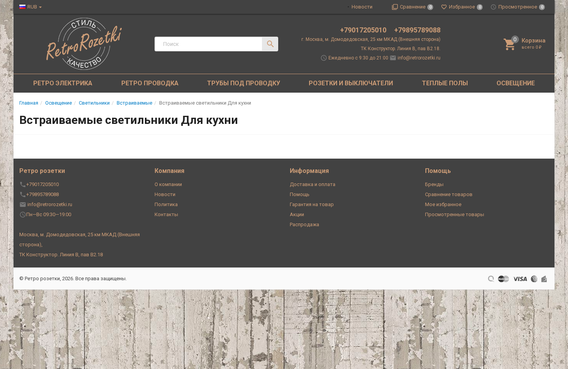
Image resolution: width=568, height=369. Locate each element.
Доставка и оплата (312, 184)
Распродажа (304, 224)
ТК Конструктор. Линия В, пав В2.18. (400, 48)
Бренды (434, 184)
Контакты (166, 214)
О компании (168, 184)
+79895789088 (417, 30)
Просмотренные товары (454, 214)
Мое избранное (443, 204)
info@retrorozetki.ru (419, 58)
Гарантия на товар (312, 204)
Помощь (300, 194)
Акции (297, 214)
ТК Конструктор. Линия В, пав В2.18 (61, 254)
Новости (362, 7)
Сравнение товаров (449, 194)
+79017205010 (364, 30)
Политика (166, 204)
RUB (32, 7)
